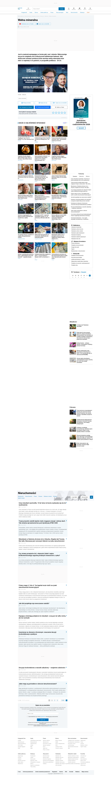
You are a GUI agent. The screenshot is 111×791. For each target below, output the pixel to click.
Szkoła (31, 757)
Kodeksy (44, 763)
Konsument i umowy (47, 743)
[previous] (49, 700)
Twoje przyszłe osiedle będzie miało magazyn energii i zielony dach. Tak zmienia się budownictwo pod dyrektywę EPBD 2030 (81, 183)
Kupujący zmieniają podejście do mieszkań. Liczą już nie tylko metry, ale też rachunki (81, 200)
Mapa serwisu (85, 771)
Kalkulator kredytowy (76, 234)
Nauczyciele (32, 758)
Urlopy (31, 745)
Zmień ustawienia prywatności (42, 771)
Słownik (46, 16)
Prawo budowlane (75, 243)
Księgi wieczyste (75, 247)
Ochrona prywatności (28, 771)
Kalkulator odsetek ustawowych (78, 236)
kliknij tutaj (50, 725)
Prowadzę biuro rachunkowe (74, 742)
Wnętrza (55, 496)
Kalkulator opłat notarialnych (77, 232)
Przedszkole (32, 755)
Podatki (19, 740)
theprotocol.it (83, 763)
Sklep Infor (45, 748)
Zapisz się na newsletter (61, 102)
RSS (66, 771)
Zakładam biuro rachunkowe (74, 740)
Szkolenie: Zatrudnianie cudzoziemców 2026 (81, 122)
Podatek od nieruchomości (77, 245)
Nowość (81, 118)
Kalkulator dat (58, 755)
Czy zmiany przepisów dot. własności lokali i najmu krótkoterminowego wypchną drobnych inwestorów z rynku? (81, 190)
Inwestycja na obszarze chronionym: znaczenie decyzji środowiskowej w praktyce (81, 204)
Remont (42, 16)
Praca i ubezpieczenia (59, 743)
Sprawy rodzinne (46, 740)
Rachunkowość (21, 742)
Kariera (61, 771)
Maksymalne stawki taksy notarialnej (79, 261)
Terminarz (76, 272)
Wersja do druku (27, 102)
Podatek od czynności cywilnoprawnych (80, 263)
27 (81, 275)
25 (75, 275)
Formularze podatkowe (85, 762)
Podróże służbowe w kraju (73, 755)
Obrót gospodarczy (22, 743)
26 (78, 275)
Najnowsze (81, 176)
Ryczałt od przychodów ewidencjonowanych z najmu (78, 258)
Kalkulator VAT (58, 758)
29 (86, 275)
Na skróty (83, 753)
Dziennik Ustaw (46, 755)
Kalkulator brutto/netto (76, 227)
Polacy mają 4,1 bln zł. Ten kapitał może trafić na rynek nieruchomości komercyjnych (81, 194)
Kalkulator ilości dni (75, 238)
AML (69, 748)
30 (89, 275)
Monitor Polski (46, 757)
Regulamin (54, 771)
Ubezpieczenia (33, 743)
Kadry (31, 12)
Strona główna (21, 16)
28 (84, 275)
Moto (67, 12)
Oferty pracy (83, 765)
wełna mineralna (22, 98)
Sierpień (83, 272)
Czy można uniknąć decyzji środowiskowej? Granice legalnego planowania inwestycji (81, 215)
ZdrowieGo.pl (83, 755)
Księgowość (24, 12)
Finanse (40, 496)
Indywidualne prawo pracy (35, 740)
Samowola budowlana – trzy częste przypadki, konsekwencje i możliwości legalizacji (79, 218)
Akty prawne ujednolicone (48, 762)
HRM (31, 748)
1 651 (63, 700)
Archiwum (83, 757)
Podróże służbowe (71, 760)
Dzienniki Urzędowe (47, 758)
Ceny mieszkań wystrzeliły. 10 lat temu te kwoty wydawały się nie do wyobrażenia (80, 179)
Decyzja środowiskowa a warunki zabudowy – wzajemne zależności (81, 207)
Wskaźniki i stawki (72, 753)
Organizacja (20, 755)
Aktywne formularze (80, 241)
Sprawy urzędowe (46, 745)
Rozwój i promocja (21, 760)
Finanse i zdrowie (59, 748)
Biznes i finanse (58, 740)
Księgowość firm (21, 738)
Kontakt (71, 771)
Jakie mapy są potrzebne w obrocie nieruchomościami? (79, 211)
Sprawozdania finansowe (73, 746)
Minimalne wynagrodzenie (73, 757)
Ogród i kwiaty (21, 498)
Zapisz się (42, 719)
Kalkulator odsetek (59, 760)
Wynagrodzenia (33, 742)
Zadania (19, 758)
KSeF (88, 12)
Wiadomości (21, 496)
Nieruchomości (74, 12)
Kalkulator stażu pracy (59, 762)
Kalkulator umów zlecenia (77, 229)
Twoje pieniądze (59, 12)
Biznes (36, 12)
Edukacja (82, 12)
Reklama (77, 771)
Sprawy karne (46, 742)
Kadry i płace (20, 762)
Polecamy (72, 407)
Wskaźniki (76, 253)
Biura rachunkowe (72, 738)
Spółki (56, 742)
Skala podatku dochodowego (74, 763)
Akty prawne (46, 753)
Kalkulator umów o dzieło (77, 231)
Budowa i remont (35, 16)
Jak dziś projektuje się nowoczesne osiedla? (81, 197)
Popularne (75, 176)
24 (72, 275)
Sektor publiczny (44, 12)
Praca (44, 746)
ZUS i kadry (20, 745)
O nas (19, 771)
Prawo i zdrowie (46, 749)
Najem (72, 249)
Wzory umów (83, 760)
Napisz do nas (44, 102)
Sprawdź (81, 128)
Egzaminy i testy (33, 760)
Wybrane (88, 176)
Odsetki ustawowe (71, 762)
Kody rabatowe (84, 758)
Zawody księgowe (21, 746)
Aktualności (73, 322)
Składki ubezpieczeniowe (73, 758)
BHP (31, 746)
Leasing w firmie (58, 746)
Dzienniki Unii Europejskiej (48, 760)
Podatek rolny (74, 265)
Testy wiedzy (33, 766)
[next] (66, 700)
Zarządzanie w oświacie (35, 762)
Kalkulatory (76, 225)
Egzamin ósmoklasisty (34, 765)
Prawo (51, 12)
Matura (31, 763)
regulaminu (43, 716)
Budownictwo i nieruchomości (78, 251)
